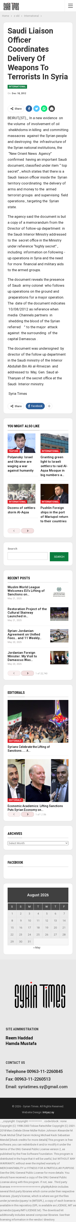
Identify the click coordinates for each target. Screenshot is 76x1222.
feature (13, 451)
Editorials (15, 741)
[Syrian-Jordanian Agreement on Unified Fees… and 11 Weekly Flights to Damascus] (59, 636)
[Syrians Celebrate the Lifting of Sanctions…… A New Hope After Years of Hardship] (38, 721)
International (17, 86)
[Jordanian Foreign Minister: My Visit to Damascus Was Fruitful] (59, 658)
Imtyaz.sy (48, 1112)
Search (12, 548)
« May (36, 947)
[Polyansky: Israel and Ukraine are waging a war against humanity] (21, 443)
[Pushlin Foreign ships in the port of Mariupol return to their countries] (54, 493)
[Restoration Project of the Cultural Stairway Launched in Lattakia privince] (59, 614)
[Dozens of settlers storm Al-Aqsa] (21, 493)
